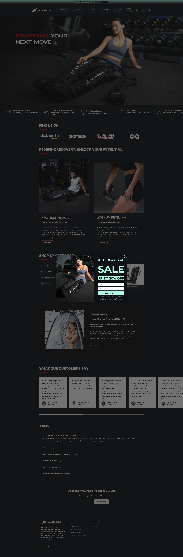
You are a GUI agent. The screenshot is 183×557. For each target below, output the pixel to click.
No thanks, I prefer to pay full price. (111, 299)
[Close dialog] (125, 256)
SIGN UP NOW (110, 293)
